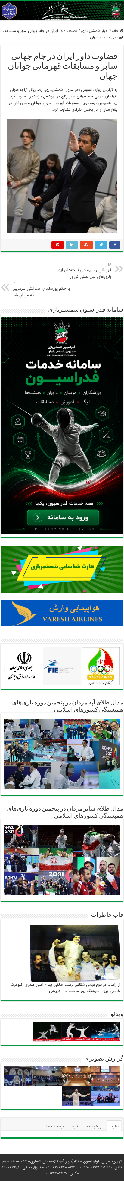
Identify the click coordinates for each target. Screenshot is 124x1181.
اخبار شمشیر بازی (95, 31)
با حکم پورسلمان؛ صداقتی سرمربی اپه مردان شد (41, 289)
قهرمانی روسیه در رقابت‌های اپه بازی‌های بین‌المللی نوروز (84, 270)
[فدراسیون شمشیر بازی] (62, 10)
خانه (116, 31)
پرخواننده (93, 1126)
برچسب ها (55, 1126)
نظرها (114, 1126)
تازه (75, 1126)
